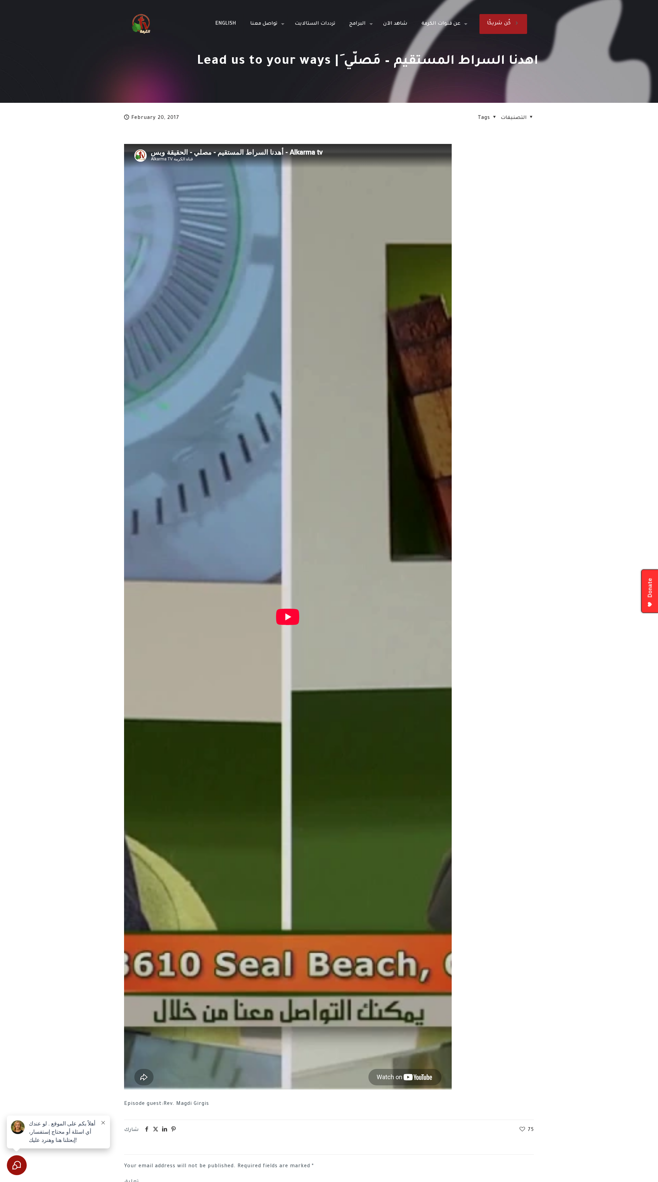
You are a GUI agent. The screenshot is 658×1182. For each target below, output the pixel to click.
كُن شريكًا (499, 23)
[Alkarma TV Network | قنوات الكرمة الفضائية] (141, 24)
